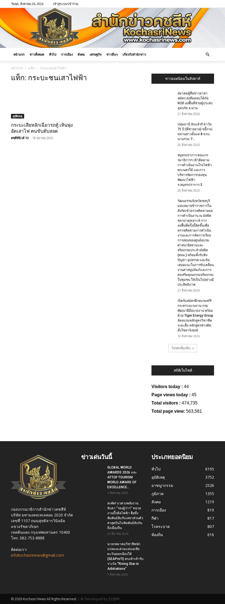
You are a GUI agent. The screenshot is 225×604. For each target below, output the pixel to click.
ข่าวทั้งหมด (37, 54)
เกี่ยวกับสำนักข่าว (134, 54)
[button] (207, 54)
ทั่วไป (52, 54)
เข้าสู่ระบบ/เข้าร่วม (65, 4)
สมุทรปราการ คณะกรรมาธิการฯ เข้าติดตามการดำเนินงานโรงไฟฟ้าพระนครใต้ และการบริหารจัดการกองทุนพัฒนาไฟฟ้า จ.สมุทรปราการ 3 (195, 170)
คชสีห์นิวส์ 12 (20, 138)
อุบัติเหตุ (17, 116)
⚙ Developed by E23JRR (100, 598)
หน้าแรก (19, 54)
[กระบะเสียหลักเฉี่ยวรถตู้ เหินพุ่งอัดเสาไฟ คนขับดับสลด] (42, 103)
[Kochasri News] (112, 28)
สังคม (81, 54)
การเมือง (67, 54)
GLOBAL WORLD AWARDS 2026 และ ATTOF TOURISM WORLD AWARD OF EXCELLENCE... (122, 477)
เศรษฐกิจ (96, 54)
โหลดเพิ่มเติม (180, 348)
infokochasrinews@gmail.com (37, 555)
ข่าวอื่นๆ (112, 54)
